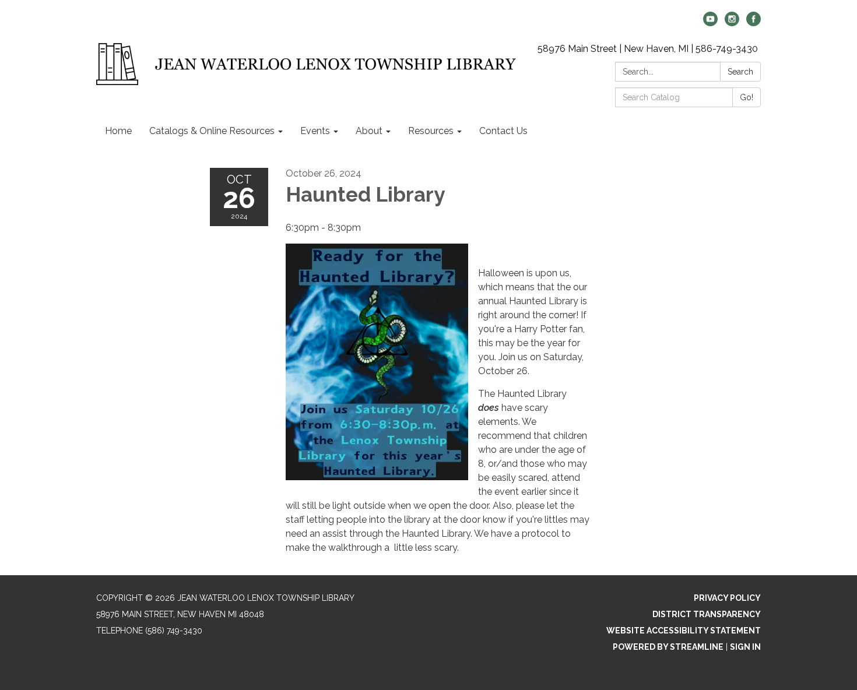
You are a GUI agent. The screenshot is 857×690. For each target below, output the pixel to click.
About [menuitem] (369, 130)
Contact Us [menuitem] (503, 130)
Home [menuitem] (118, 130)
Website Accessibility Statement (683, 630)
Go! (746, 97)
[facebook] (753, 23)
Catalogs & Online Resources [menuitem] (212, 130)
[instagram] (732, 23)
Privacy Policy (727, 598)
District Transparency (706, 614)
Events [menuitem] (315, 130)
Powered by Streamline (668, 647)
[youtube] (710, 23)
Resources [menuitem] (431, 130)
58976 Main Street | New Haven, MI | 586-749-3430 (648, 48)
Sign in (745, 647)
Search (740, 71)
